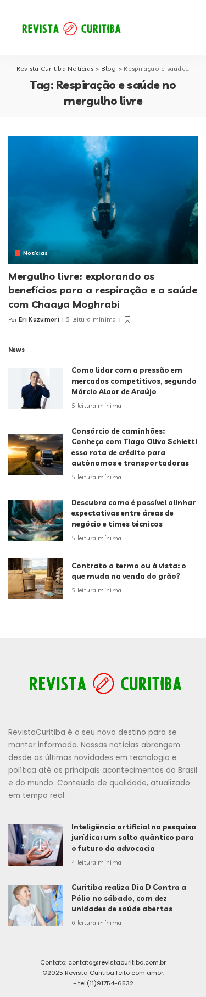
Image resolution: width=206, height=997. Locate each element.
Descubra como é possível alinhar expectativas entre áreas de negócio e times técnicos (133, 513)
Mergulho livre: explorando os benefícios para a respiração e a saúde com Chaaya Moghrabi (102, 290)
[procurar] (158, 27)
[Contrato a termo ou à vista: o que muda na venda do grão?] (35, 578)
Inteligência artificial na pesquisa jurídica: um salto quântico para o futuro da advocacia (133, 837)
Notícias (35, 253)
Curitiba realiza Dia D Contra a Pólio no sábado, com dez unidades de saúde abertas (128, 898)
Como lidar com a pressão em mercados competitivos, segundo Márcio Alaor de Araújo (134, 380)
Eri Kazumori (39, 320)
